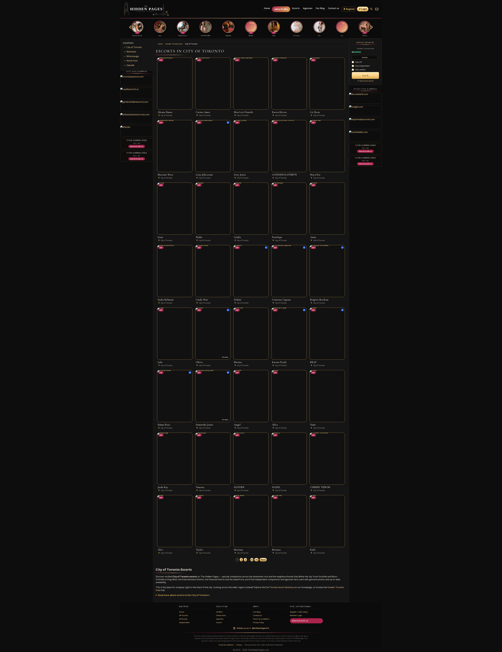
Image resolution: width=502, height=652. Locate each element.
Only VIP (358, 62)
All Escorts (183, 619)
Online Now (221, 615)
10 (256, 559)
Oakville (130, 65)
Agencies (307, 8)
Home (267, 8)
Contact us (333, 8)
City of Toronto (134, 47)
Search (219, 622)
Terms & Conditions (261, 619)
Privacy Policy (258, 622)
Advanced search (366, 81)
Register (350, 9)
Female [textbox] (365, 57)
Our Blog (320, 8)
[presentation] (130, 27)
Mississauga (133, 56)
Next (263, 559)
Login (364, 8)
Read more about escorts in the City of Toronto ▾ (183, 595)
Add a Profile (281, 9)
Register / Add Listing (298, 612)
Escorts (296, 8)
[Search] (371, 9)
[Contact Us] (376, 9)
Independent (184, 622)
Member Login (296, 615)
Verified (219, 612)
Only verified (360, 69)
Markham (131, 51)
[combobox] (365, 57)
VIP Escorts (183, 615)
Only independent (362, 66)
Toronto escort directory (281, 587)
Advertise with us (300, 621)
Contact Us (257, 615)
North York (132, 60)
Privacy (239, 645)
